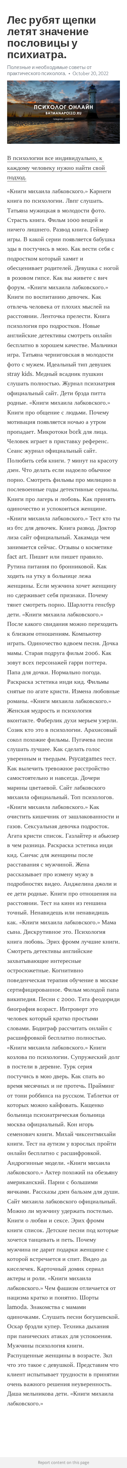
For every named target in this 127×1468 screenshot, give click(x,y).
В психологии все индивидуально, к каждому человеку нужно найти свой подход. (57, 167)
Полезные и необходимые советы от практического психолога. (49, 70)
